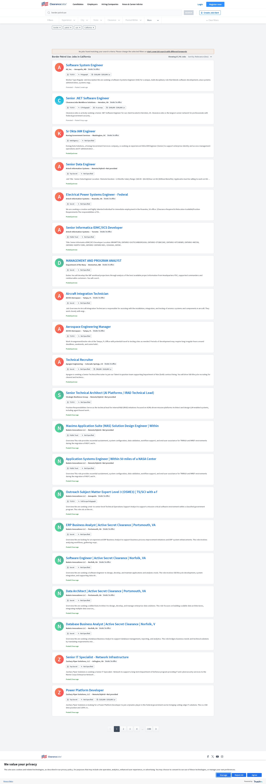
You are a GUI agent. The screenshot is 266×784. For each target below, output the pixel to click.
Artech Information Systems (77, 168)
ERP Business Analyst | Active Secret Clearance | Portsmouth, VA (110, 525)
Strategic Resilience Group (77, 397)
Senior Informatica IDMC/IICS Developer (94, 227)
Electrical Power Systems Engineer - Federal (97, 194)
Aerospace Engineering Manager (88, 326)
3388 (149, 729)
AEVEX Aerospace (73, 298)
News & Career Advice (132, 4)
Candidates (78, 4)
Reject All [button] (239, 775)
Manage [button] (223, 775)
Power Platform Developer (85, 690)
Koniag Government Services (78, 135)
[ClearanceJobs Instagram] (222, 756)
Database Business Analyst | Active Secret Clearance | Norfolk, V (110, 624)
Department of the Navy (76, 265)
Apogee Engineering (74, 364)
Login (200, 4)
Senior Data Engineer (80, 164)
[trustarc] (258, 781)
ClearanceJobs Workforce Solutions (81, 102)
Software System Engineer (84, 65)
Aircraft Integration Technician (87, 293)
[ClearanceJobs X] (212, 756)
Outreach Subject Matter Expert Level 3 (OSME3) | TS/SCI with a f (111, 492)
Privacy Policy (8, 781)
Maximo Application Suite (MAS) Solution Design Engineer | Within (112, 426)
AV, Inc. (69, 69)
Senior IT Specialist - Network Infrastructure (97, 657)
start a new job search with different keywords (167, 51)
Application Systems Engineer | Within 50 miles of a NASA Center (111, 459)
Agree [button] (254, 775)
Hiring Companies (110, 4)
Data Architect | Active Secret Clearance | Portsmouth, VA (106, 591)
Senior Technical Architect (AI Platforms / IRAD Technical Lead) (110, 393)
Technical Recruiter (79, 359)
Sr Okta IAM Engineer (80, 131)
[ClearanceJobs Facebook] (208, 756)
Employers (92, 4)
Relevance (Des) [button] (202, 57)
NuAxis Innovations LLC (76, 430)
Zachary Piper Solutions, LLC (78, 661)
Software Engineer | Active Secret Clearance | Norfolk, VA (106, 558)
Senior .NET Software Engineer (87, 98)
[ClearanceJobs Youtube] (217, 756)
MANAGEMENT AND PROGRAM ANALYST (94, 260)
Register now (215, 4)
